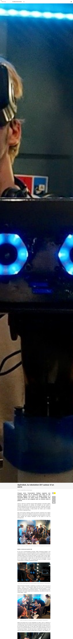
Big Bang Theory (27, 510)
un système (39, 627)
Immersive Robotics (44, 551)
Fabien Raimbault (37, 503)
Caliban (48, 503)
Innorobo (24, 507)
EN (52, 493)
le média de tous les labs (17, 1)
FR (54, 493)
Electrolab (24, 554)
